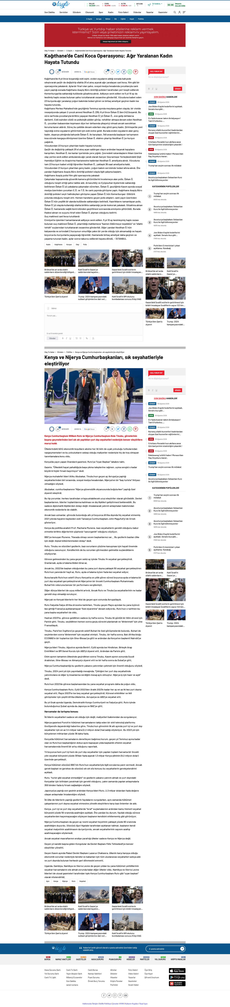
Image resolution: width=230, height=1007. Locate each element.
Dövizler (113, 973)
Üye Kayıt (149, 973)
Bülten (107, 19)
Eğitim (123, 19)
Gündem (77, 12)
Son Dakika (49, 12)
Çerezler (115, 1004)
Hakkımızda (87, 1004)
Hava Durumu (97, 958)
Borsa (47, 958)
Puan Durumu (115, 958)
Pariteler (144, 958)
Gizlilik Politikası (105, 1004)
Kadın (110, 12)
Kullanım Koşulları (131, 1004)
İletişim (95, 1004)
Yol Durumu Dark (51, 973)
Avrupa (98, 19)
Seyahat (82, 881)
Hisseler (131, 958)
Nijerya (65, 881)
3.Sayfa (89, 19)
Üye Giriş (148, 970)
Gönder (52, 338)
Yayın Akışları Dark (74, 973)
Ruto (73, 881)
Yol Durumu (160, 958)
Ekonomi (90, 12)
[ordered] (77, 338)
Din (115, 19)
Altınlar (113, 970)
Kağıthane (58, 244)
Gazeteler (162, 12)
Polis (85, 244)
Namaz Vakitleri (63, 958)
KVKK (122, 1004)
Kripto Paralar (178, 958)
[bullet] (80, 338)
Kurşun (69, 244)
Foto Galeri (123, 12)
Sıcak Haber (133, 985)
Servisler (63, 12)
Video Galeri (133, 973)
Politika (141, 19)
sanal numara (72, 985)
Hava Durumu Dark (52, 970)
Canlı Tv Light (50, 977)
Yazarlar (149, 12)
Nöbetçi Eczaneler (74, 977)
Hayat (132, 19)
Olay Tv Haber (49, 51)
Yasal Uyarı (143, 1004)
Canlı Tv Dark (71, 970)
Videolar (137, 12)
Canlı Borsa (93, 970)
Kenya (56, 881)
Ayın (47, 881)
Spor (101, 12)
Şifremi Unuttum (152, 977)
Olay (77, 244)
